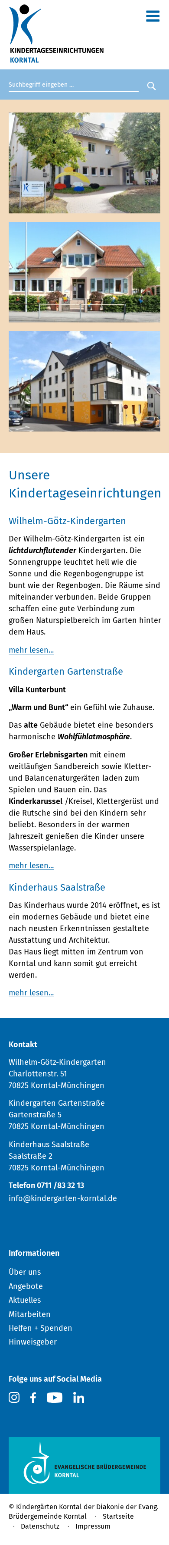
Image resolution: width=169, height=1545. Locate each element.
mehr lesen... (31, 650)
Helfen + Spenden (40, 1328)
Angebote (26, 1286)
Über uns (25, 1272)
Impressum (92, 1526)
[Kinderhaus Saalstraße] (84, 426)
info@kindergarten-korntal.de (63, 1198)
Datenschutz (40, 1526)
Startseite (118, 1516)
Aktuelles (25, 1300)
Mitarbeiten (30, 1314)
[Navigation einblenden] (152, 18)
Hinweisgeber (33, 1342)
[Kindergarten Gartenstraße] (84, 317)
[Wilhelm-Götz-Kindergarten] (84, 207)
